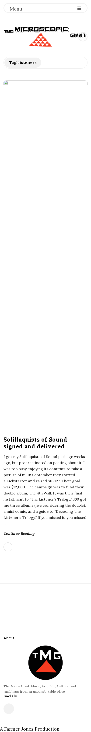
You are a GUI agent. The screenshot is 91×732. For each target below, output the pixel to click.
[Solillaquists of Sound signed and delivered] (46, 255)
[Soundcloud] (9, 708)
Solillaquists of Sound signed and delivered (35, 443)
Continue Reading (19, 533)
